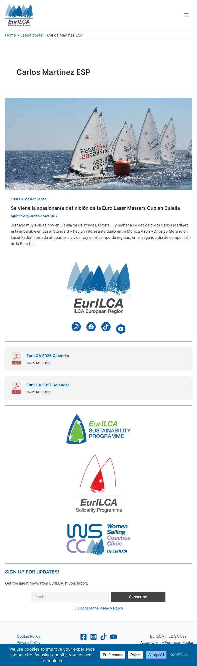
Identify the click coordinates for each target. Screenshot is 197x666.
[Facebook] (83, 636)
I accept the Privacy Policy (100, 608)
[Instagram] (93, 636)
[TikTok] (103, 636)
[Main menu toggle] (186, 15)
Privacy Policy (29, 642)
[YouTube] (113, 636)
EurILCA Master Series (28, 199)
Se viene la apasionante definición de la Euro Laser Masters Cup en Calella (95, 208)
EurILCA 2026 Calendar (48, 355)
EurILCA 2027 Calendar (47, 385)
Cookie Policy (28, 636)
